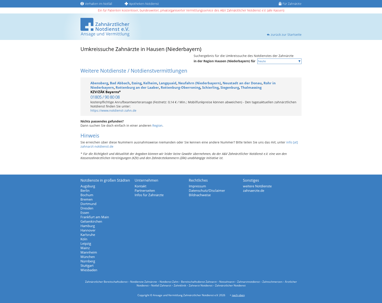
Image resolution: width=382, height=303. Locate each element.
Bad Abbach (120, 83)
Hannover (88, 230)
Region (157, 125)
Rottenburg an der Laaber (137, 87)
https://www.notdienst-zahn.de (113, 110)
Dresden (86, 208)
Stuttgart (87, 265)
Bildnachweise (200, 195)
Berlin (85, 190)
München (87, 256)
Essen (84, 212)
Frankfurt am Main (94, 217)
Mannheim (88, 252)
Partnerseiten (145, 190)
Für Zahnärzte (292, 4)
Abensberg (99, 83)
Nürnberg (87, 261)
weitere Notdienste (257, 186)
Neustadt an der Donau (242, 83)
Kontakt (140, 186)
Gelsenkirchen (91, 221)
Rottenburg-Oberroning (180, 87)
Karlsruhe (87, 234)
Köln (83, 239)
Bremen (86, 199)
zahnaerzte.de (253, 190)
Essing (136, 83)
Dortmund (88, 203)
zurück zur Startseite (286, 34)
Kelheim (150, 83)
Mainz (85, 248)
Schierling (210, 87)
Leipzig (85, 243)
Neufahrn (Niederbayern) (199, 83)
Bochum (86, 195)
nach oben (238, 295)
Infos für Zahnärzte (149, 195)
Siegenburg (229, 87)
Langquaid (167, 83)
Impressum (197, 186)
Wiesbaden (88, 270)
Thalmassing (251, 87)
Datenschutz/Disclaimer (207, 190)
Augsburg (87, 186)
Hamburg (87, 226)
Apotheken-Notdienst (144, 4)
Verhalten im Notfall (98, 4)
